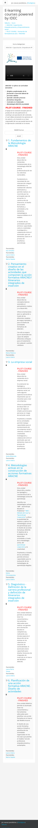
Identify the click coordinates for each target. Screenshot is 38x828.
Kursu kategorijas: (19, 44)
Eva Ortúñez (10, 251)
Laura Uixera (10, 255)
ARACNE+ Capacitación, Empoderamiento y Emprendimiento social (17, 27)
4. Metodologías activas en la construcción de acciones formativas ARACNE (20, 471)
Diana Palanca (11, 353)
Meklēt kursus (19, 130)
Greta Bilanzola (11, 456)
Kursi (13, 23)
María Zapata (10, 259)
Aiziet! (19, 136)
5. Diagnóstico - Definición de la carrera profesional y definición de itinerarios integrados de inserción (19, 592)
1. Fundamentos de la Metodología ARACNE (19, 143)
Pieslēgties (31, 3)
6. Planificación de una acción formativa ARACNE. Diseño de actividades (19, 686)
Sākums (7, 23)
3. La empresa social (20, 362)
